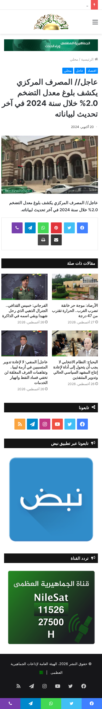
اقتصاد (92, 70)
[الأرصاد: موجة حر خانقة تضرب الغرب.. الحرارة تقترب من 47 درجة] (75, 287)
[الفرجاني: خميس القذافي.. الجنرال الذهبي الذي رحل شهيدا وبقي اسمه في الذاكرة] (24, 287)
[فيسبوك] (82, 227)
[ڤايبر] (17, 227)
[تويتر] (69, 227)
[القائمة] (95, 24)
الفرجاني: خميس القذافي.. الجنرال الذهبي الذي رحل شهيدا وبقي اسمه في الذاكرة (25, 310)
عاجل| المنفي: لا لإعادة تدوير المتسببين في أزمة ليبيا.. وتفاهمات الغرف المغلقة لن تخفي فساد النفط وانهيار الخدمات (25, 372)
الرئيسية (88, 59)
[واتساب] (43, 227)
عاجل (79, 70)
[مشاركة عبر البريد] (56, 239)
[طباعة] (43, 239)
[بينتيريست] (56, 227)
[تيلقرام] (30, 227)
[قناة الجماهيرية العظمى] (50, 22)
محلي (74, 59)
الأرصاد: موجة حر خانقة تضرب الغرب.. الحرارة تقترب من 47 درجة (75, 310)
